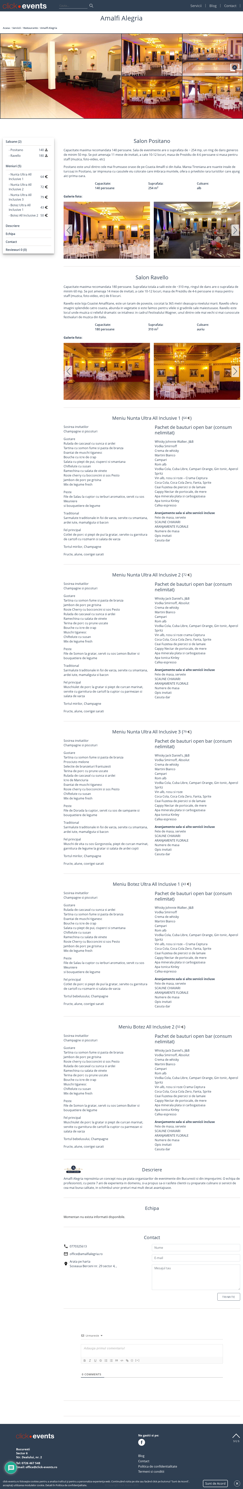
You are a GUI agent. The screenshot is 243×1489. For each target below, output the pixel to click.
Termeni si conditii (151, 1471)
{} (132, 1360)
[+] (137, 1360)
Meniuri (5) (13, 166)
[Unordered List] (111, 1360)
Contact (230, 5)
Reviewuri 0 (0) (16, 250)
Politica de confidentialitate (157, 1466)
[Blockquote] (116, 1360)
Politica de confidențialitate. (71, 1485)
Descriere (13, 226)
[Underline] (95, 1360)
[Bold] (84, 1360)
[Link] (127, 1360)
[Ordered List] (106, 1360)
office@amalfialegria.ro (86, 1254)
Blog (213, 5)
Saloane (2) (13, 141)
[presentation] (68, 230)
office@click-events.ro (41, 1467)
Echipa (10, 234)
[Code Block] (122, 1360)
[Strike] (100, 1360)
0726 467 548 (31, 1463)
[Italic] (90, 1360)
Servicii (196, 5)
